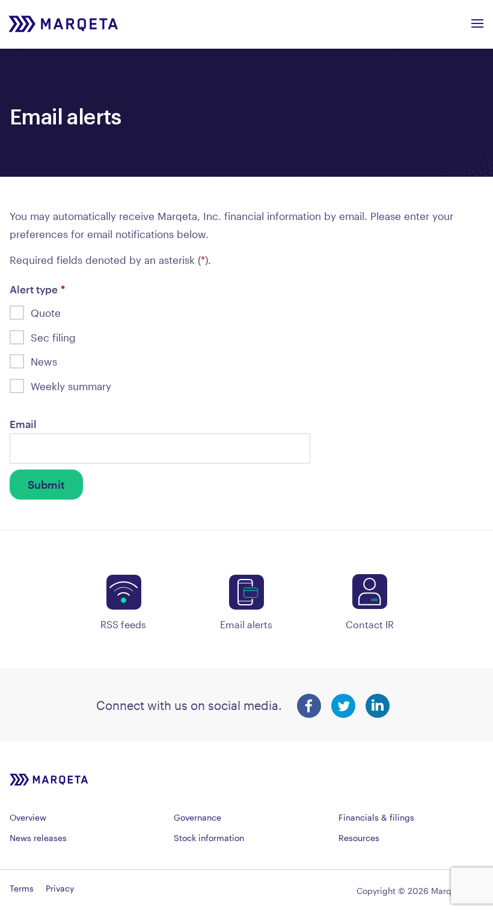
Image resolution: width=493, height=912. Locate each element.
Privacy (60, 888)
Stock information (209, 838)
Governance (197, 817)
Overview (28, 817)
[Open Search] (477, 20)
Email (23, 424)
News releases (38, 838)
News (44, 361)
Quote (46, 313)
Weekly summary (71, 386)
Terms (22, 888)
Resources (358, 838)
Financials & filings (376, 817)
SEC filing (53, 337)
